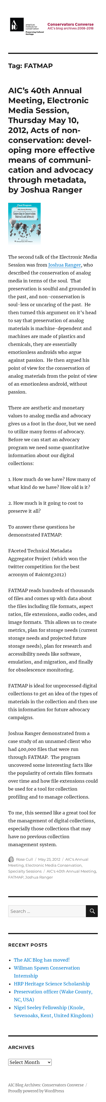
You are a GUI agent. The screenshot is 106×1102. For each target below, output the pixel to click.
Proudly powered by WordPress (36, 1091)
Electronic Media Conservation (53, 865)
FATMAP (15, 877)
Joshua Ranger (64, 265)
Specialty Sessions (25, 871)
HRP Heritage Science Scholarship (52, 984)
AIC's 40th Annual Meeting (71, 871)
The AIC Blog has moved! (42, 960)
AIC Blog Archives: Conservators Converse (46, 1085)
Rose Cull (24, 859)
